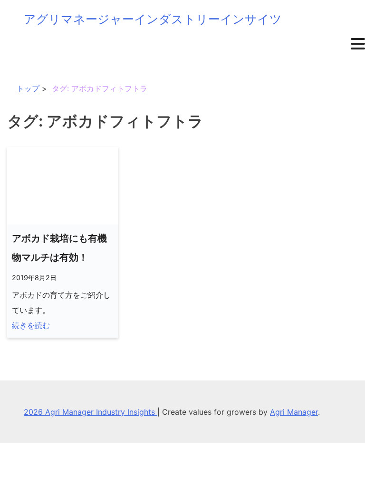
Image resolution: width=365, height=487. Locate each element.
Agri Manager (294, 412)
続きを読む (31, 325)
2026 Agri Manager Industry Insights (90, 412)
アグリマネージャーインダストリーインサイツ (153, 19)
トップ (28, 88)
